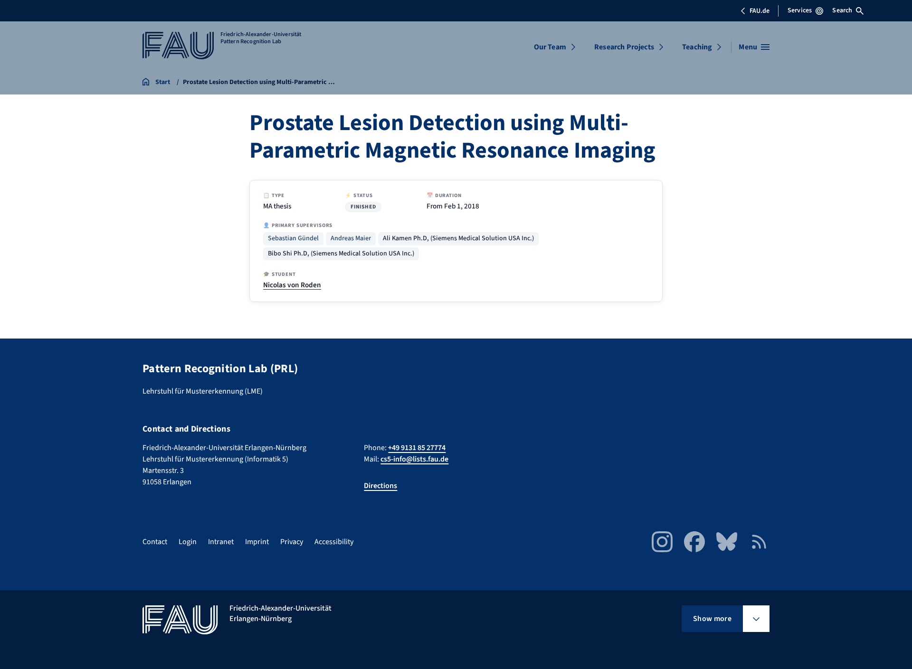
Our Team (550, 47)
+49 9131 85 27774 (417, 448)
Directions (380, 486)
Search (842, 10)
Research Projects (624, 47)
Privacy (291, 542)
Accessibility (333, 542)
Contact (154, 542)
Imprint (257, 542)
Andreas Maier (351, 238)
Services (800, 10)
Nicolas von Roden (292, 285)
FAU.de (760, 11)
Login (188, 542)
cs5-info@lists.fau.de (414, 459)
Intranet (221, 542)
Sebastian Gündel (293, 238)
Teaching (697, 47)
